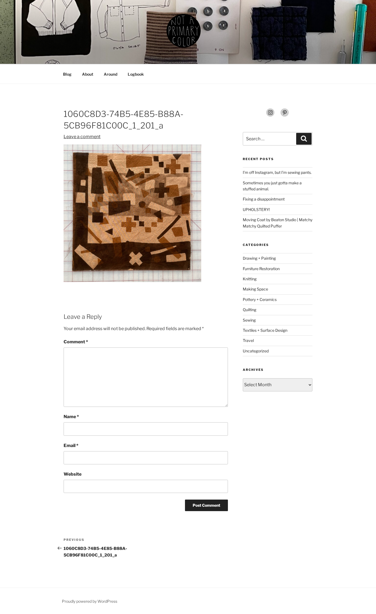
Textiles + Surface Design (265, 330)
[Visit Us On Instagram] (270, 115)
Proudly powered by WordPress (89, 601)
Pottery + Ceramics (260, 299)
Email (71, 445)
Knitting (250, 278)
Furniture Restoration (261, 268)
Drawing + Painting (259, 258)
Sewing (249, 320)
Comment (76, 341)
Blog (67, 74)
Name (71, 416)
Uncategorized (256, 351)
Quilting (249, 309)
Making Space (255, 289)
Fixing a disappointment (264, 199)
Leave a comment (82, 136)
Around (110, 74)
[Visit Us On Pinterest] (284, 115)
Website (72, 474)
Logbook (136, 74)
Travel (248, 340)
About (87, 74)
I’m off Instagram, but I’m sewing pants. (277, 172)
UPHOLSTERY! (256, 209)
